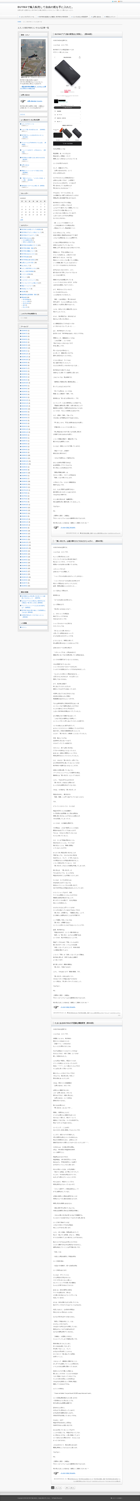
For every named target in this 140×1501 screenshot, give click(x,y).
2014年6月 (25, 559)
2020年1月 (25, 458)
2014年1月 (25, 574)
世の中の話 (26, 303)
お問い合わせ (97, 16)
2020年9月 (25, 435)
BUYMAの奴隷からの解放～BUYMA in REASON (53, 16)
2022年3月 (25, 391)
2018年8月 (25, 470)
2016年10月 (25, 504)
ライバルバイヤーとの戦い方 (113, 1481)
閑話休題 (24, 297)
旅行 (24, 305)
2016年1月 (25, 516)
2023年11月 (25, 356)
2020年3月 (25, 452)
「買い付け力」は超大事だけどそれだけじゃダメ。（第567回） (79, 541)
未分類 (23, 291)
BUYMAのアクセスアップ (29, 235)
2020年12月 (25, 429)
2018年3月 (25, 484)
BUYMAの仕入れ (73, 1013)
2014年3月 (25, 568)
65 (67, 1487)
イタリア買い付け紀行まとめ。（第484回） (34, 129)
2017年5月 (25, 496)
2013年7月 (25, 583)
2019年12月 (25, 461)
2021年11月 (25, 403)
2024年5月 (25, 339)
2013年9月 (25, 580)
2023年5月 (25, 374)
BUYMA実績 (26, 299)
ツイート (22, 114)
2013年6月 (25, 586)
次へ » (72, 1487)
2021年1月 (25, 426)
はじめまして (25, 265)
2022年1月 (25, 397)
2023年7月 (25, 368)
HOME (19, 21)
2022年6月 (25, 388)
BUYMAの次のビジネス (28, 254)
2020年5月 (25, 446)
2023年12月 (25, 354)
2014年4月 (25, 565)
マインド (107, 1013)
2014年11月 (25, 545)
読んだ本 (25, 307)
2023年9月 (25, 362)
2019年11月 (25, 464)
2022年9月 (25, 385)
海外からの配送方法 (28, 242)
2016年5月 (25, 507)
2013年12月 (25, 577)
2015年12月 (25, 519)
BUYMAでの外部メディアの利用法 (31, 229)
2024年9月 (25, 330)
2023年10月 (25, 359)
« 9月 (21, 219)
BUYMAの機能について (28, 251)
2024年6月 (25, 336)
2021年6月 (25, 412)
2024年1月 (25, 351)
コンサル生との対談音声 (80, 16)
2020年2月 (25, 455)
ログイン (24, 627)
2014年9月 (25, 551)
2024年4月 (25, 342)
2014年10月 (25, 548)
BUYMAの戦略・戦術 (87, 533)
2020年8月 (25, 438)
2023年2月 (25, 380)
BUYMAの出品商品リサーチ (86, 1479)
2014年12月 (25, 542)
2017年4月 (25, 499)
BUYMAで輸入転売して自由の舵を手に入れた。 (46, 7)
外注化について (26, 288)
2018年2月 (25, 487)
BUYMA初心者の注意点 (112, 1479)
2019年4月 (25, 467)
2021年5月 (25, 414)
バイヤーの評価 (26, 274)
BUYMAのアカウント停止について (31, 232)
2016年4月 (25, 510)
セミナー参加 (26, 301)
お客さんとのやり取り (28, 262)
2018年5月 (25, 478)
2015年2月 (25, 536)
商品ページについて (27, 286)
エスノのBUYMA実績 (28, 271)
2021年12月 (25, 400)
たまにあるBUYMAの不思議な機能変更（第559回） (75, 1023)
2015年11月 (25, 522)
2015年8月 (25, 530)
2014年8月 (25, 554)
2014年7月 (25, 557)
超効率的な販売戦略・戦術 (29, 294)
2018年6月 (25, 475)
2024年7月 (25, 333)
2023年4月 (25, 377)
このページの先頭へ (117, 1498)
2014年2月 (25, 571)
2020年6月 (25, 443)
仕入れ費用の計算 (27, 240)
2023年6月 (25, 371)
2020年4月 (25, 449)
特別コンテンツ (110, 16)
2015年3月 (25, 533)
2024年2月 (25, 348)
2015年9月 (25, 528)
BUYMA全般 (25, 257)
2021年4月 (25, 417)
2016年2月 (25, 513)
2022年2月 (25, 394)
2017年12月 (25, 490)
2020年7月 (25, 441)
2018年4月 (25, 481)
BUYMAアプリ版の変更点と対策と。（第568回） (74, 34)
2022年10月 (25, 383)
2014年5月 (25, 562)
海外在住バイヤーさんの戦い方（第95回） (33, 185)
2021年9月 (25, 409)
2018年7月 (25, 472)
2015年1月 (25, 539)
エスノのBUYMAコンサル (100, 533)
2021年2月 (25, 423)
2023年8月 (25, 365)
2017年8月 (25, 493)
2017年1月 (25, 501)
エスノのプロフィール (27, 16)
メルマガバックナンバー (114, 533)
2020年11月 (25, 432)
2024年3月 (25, 345)
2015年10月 (25, 525)
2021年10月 (25, 406)
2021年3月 (25, 420)
